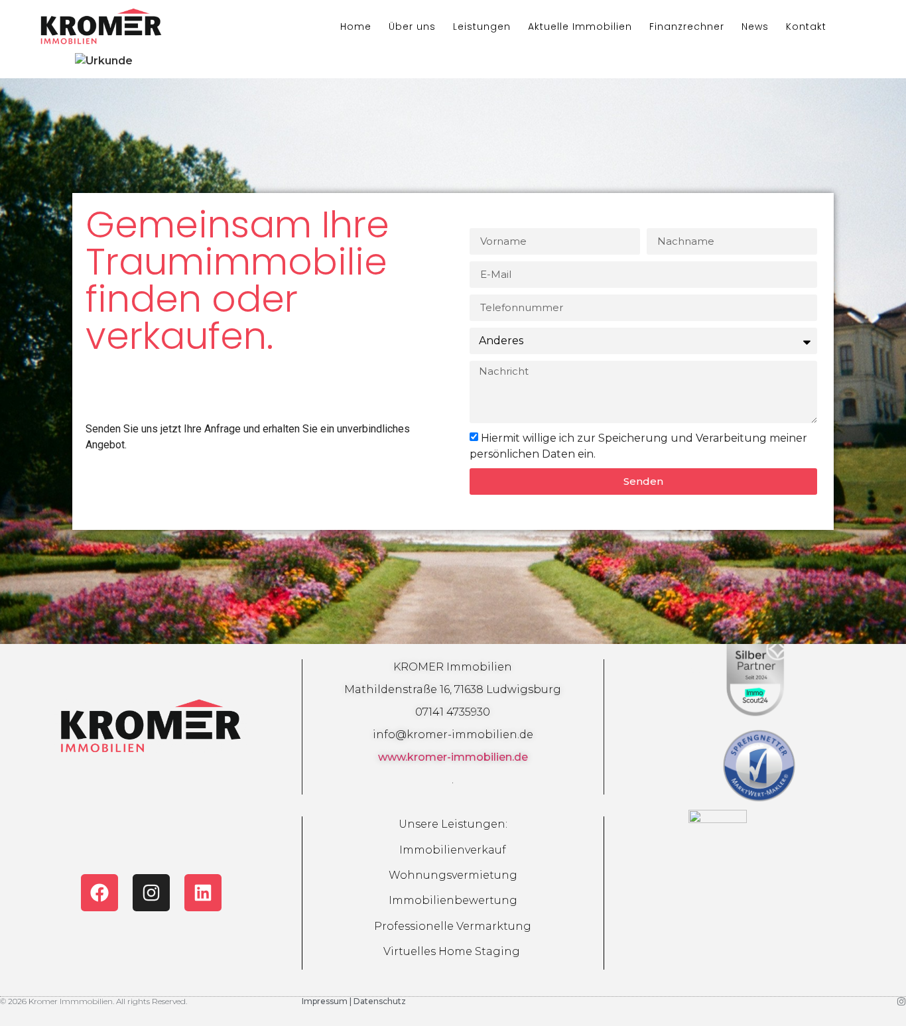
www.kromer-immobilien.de (453, 757)
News (755, 26)
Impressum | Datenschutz (354, 1001)
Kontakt (806, 26)
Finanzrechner (686, 26)
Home (355, 26)
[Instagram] (151, 892)
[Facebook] (99, 892)
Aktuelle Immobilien (580, 26)
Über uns (412, 26)
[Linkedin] (203, 892)
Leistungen (482, 26)
